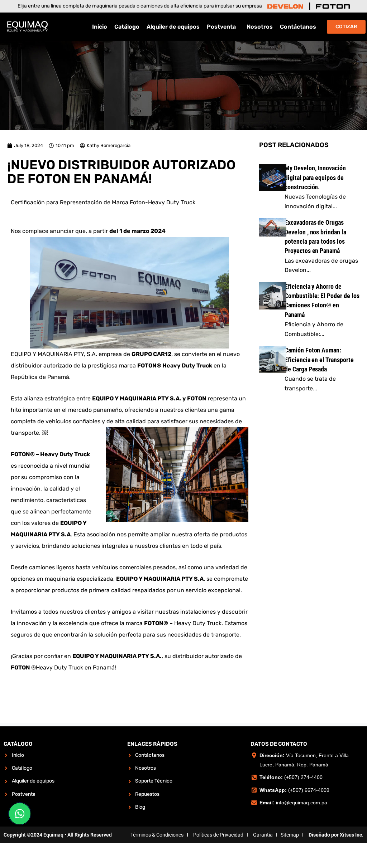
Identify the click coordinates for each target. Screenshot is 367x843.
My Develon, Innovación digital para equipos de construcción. (315, 177)
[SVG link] (285, 6)
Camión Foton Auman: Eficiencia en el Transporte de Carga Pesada (319, 359)
